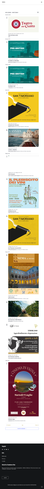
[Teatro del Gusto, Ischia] (23, 24)
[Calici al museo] (23, 274)
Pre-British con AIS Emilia (13, 60)
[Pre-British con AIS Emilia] (23, 49)
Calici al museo (11, 297)
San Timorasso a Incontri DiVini (14, 248)
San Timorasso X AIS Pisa (13, 356)
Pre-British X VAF (11, 86)
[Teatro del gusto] (23, 163)
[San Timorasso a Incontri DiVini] (23, 230)
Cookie (3, 461)
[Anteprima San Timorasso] (23, 107)
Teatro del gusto (11, 174)
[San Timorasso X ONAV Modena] (23, 309)
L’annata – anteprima (12, 149)
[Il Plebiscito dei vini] (23, 193)
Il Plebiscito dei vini (12, 211)
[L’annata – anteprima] (23, 138)
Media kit (4, 456)
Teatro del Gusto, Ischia (13, 35)
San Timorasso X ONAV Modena (14, 319)
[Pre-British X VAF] (23, 74)
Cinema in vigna (11, 419)
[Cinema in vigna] (23, 389)
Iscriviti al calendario (21, 428)
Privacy (3, 458)
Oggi (22, 425)
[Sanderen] (3, 2)
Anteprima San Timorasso (13, 125)
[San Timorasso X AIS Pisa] (23, 338)
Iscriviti (5, 477)
